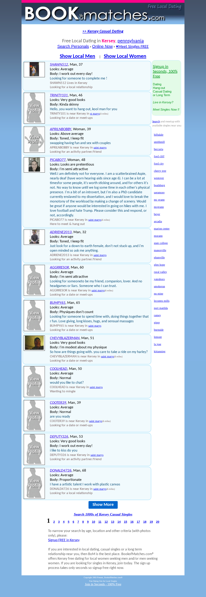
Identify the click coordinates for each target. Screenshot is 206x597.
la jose (157, 344)
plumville (159, 257)
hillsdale (158, 134)
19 (151, 521)
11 (99, 521)
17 (138, 521)
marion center (162, 228)
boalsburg (159, 185)
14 (119, 521)
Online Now (102, 46)
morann (158, 235)
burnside (159, 329)
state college (161, 243)
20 (157, 521)
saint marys (100, 147)
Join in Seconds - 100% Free (103, 584)
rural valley (160, 272)
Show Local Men (77, 56)
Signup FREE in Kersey (63, 540)
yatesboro (159, 279)
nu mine (158, 293)
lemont (158, 337)
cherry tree (160, 170)
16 (132, 521)
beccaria (158, 149)
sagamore (159, 192)
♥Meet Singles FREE (132, 47)
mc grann (159, 199)
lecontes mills (161, 300)
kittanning (159, 351)
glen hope (159, 264)
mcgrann (159, 206)
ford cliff (159, 156)
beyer (157, 214)
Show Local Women (125, 56)
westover (159, 178)
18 (144, 521)
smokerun (159, 286)
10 (93, 521)
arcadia (158, 221)
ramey (157, 315)
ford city (159, 163)
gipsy (157, 322)
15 (125, 521)
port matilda (161, 308)
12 (106, 521)
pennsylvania (130, 41)
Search (156, 121)
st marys (95, 113)
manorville (160, 250)
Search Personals (73, 46)
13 (112, 521)
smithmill (159, 141)
